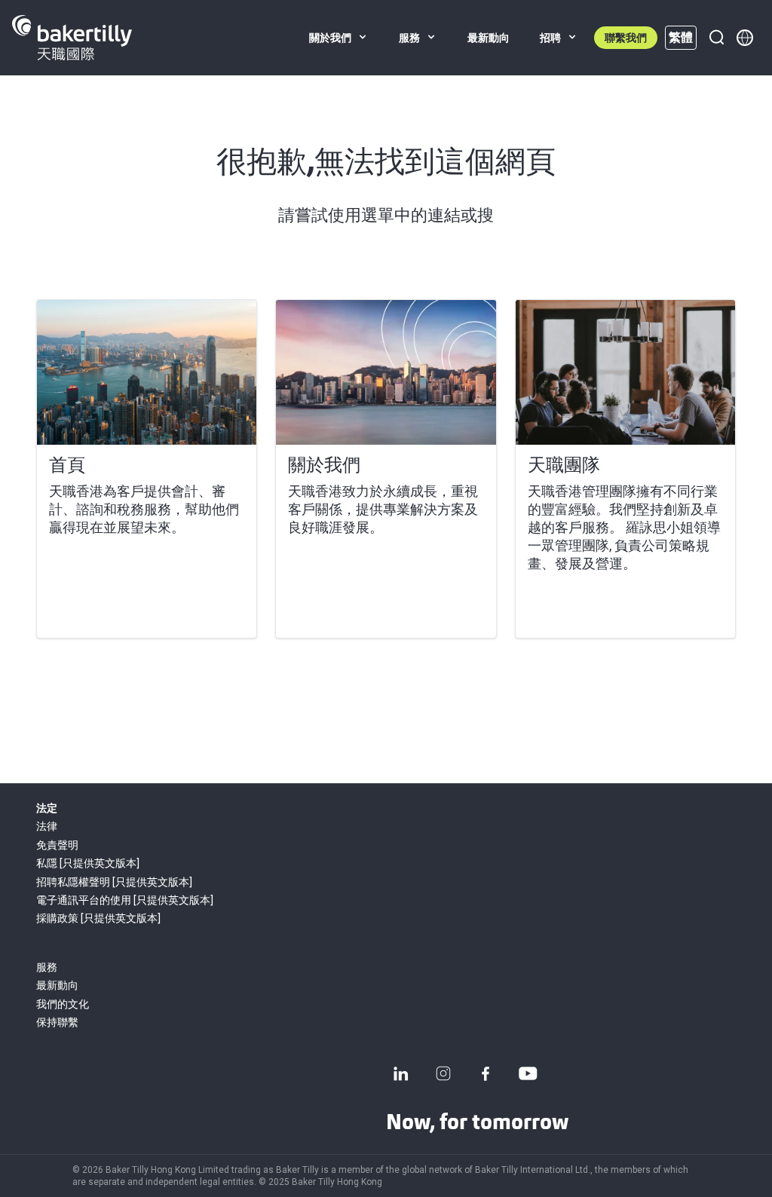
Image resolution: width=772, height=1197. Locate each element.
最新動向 (57, 985)
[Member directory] (745, 38)
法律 (46, 826)
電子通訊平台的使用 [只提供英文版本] (124, 900)
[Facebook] (485, 1073)
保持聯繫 (57, 1022)
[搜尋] (716, 38)
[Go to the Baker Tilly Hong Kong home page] (72, 37)
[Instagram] (443, 1073)
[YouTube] (528, 1073)
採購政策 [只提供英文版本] (98, 918)
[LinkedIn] (401, 1073)
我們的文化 (62, 1004)
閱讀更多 (85, 608)
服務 (46, 967)
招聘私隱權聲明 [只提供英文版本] (114, 882)
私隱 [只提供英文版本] (87, 863)
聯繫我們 (626, 38)
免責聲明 (57, 845)
